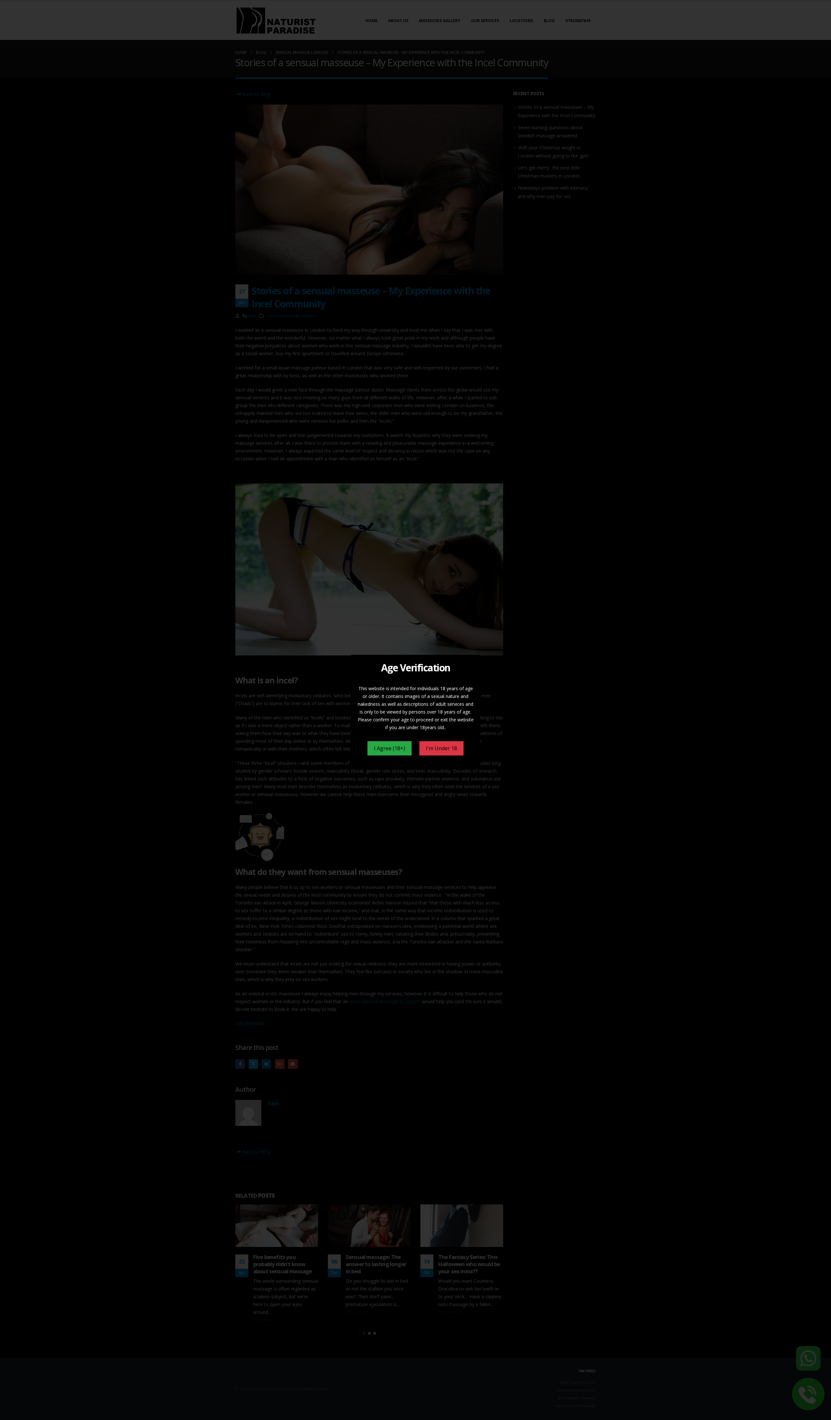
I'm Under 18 (441, 748)
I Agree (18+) (389, 748)
